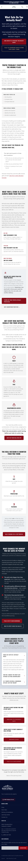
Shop (2, 807)
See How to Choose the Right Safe (14, 41)
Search (3, 858)
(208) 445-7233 (7, 834)
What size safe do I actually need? (10, 655)
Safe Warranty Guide (11, 858)
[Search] (22, 7)
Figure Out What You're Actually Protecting (12, 301)
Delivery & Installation (7, 812)
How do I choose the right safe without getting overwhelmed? (11, 675)
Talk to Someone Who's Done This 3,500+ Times (14, 48)
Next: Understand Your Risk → (12, 307)
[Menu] (1, 7)
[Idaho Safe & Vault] (7, 788)
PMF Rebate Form (9, 799)
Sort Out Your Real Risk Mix (14, 438)
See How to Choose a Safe (14, 720)
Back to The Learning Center (14, 775)
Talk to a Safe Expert (14, 761)
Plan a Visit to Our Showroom (12, 621)
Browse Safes (14, 739)
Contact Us (4, 817)
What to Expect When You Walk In (12, 626)
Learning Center (5, 814)
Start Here (4, 809)
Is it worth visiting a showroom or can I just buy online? (12, 682)
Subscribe (23, 848)
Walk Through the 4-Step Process (14, 534)
